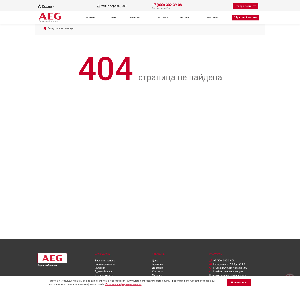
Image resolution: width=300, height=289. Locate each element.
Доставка (162, 17)
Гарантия (134, 17)
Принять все (239, 282)
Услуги (90, 17)
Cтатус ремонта (245, 6)
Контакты (212, 17)
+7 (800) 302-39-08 (167, 4)
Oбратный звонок (245, 17)
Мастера (185, 17)
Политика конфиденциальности (123, 284)
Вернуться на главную (61, 28)
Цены (113, 17)
